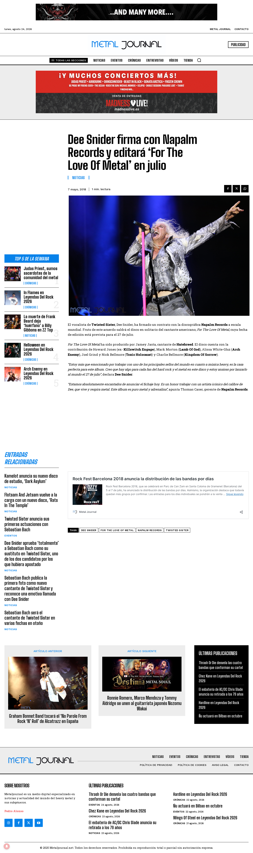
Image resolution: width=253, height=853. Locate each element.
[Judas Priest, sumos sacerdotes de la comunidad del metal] (12, 273)
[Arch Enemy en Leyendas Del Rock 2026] (12, 374)
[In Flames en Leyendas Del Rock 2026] (12, 297)
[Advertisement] (31, 189)
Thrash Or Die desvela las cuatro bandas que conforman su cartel (122, 797)
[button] (199, 60)
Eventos (10, 535)
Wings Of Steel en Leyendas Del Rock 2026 (205, 817)
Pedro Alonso (14, 811)
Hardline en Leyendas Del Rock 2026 (200, 794)
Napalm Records (150, 530)
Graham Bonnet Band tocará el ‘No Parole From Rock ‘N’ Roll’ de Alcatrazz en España (48, 719)
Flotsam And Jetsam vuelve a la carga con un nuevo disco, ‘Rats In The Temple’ (31, 500)
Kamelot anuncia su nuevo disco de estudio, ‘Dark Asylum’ (31, 478)
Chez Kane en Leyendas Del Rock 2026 (117, 810)
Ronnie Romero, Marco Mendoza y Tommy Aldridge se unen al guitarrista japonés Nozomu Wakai (142, 703)
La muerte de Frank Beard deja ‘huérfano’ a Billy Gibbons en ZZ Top (39, 323)
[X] (236, 188)
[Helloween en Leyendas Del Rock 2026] (12, 350)
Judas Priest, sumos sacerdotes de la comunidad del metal (41, 273)
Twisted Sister (177, 530)
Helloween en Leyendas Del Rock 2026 (38, 349)
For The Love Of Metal (117, 530)
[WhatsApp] (245, 188)
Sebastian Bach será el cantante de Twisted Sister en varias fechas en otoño (29, 618)
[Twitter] (28, 823)
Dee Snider (88, 530)
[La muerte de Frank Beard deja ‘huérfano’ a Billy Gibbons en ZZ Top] (12, 321)
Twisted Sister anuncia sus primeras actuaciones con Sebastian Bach (26, 524)
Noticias (30, 335)
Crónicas (30, 283)
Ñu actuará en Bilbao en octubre (220, 716)
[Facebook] (228, 188)
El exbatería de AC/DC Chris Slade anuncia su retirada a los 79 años (122, 825)
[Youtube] (39, 823)
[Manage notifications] (7, 846)
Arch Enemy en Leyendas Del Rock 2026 (38, 373)
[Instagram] (8, 823)
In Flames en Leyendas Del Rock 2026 (38, 297)
